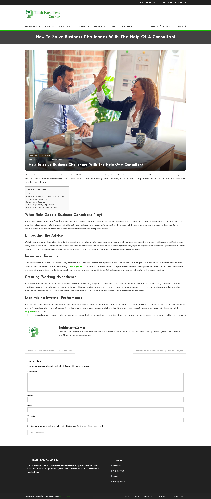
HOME (142, 2)
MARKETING (81, 26)
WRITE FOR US (168, 2)
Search (181, 26)
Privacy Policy (119, 481)
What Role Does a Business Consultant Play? (47, 196)
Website (31, 416)
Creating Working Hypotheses (41, 205)
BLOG (148, 2)
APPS (114, 26)
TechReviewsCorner (54, 160)
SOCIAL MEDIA (100, 26)
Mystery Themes (65, 496)
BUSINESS (49, 26)
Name (30, 395)
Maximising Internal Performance (42, 207)
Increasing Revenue (36, 202)
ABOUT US (157, 2)
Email (30, 405)
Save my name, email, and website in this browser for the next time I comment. (67, 426)
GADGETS (63, 26)
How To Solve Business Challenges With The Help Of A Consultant (86, 165)
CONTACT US (180, 2)
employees (30, 311)
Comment (32, 371)
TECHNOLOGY (31, 26)
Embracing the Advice (37, 199)
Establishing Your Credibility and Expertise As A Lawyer (159, 351)
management (76, 266)
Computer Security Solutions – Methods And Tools (50, 351)
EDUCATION (127, 26)
